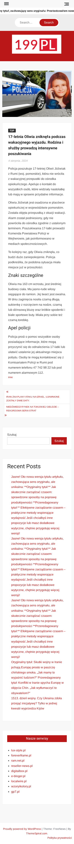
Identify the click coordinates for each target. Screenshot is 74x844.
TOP (12, 130)
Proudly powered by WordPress (22, 828)
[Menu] (6, 4)
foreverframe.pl (21, 755)
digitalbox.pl (19, 771)
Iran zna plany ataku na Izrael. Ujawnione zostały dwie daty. (32, 398)
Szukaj (12, 434)
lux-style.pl (18, 750)
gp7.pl (15, 791)
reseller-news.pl (22, 765)
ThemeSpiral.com (36, 833)
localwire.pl (19, 781)
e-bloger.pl (18, 776)
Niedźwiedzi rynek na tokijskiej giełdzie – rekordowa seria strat (32, 409)
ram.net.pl (17, 760)
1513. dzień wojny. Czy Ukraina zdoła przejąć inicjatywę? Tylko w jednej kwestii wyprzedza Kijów (36, 703)
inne (10, 377)
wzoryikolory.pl (21, 786)
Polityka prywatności (59, 837)
